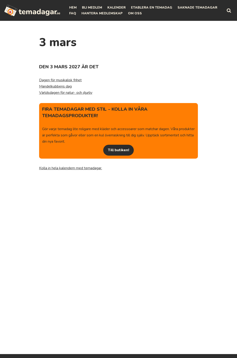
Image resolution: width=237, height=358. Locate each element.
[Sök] (229, 10)
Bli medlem (92, 7)
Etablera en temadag (151, 7)
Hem (73, 7)
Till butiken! (118, 150)
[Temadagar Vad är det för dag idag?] (32, 10)
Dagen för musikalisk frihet (60, 80)
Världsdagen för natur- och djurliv (65, 92)
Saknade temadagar (197, 7)
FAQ (72, 13)
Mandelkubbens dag (55, 86)
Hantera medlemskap (102, 13)
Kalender (116, 7)
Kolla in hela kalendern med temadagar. (70, 168)
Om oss (135, 13)
